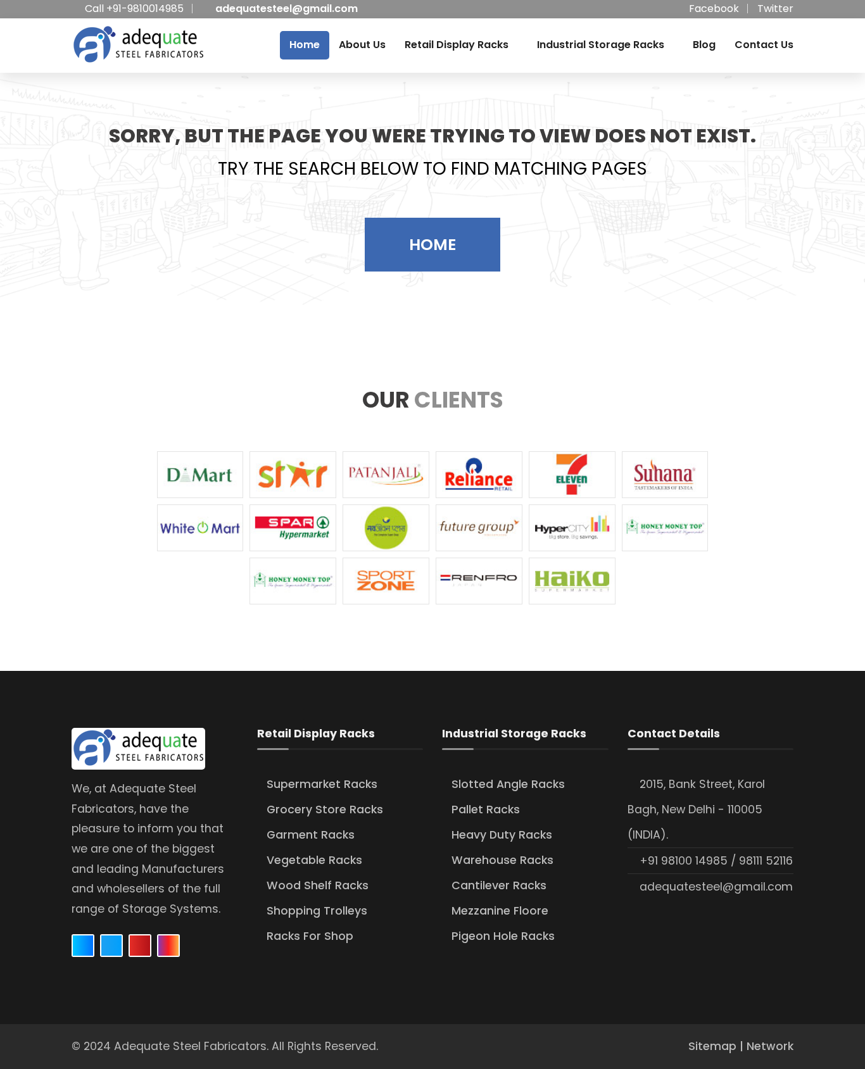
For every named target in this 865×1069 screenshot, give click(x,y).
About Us (362, 44)
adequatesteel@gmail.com (286, 8)
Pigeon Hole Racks (503, 936)
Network (770, 1046)
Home (304, 44)
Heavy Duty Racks (501, 834)
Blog (704, 44)
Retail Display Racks (456, 44)
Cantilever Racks (498, 885)
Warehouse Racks (502, 860)
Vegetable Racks (314, 860)
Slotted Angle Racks (508, 784)
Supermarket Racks (322, 784)
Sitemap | (717, 1046)
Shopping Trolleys (317, 910)
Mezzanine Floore (499, 910)
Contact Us (764, 44)
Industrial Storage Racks (600, 44)
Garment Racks (311, 834)
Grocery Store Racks (325, 809)
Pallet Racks (485, 809)
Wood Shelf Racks (318, 885)
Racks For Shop (310, 936)
